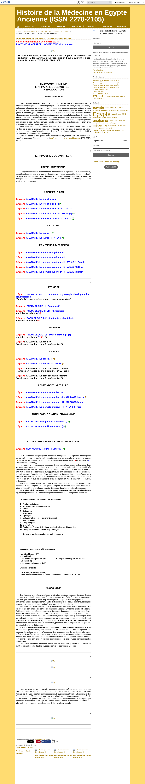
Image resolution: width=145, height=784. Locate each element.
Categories (65, 31)
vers (122, 130)
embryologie (97, 123)
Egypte (102, 114)
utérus (109, 117)
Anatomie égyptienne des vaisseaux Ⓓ (106, 81)
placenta (95, 128)
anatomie (100, 120)
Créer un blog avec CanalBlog (102, 72)
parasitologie (124, 110)
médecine (100, 125)
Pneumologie (112, 125)
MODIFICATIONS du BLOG (102, 89)
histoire (114, 118)
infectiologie (115, 110)
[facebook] (75, 2)
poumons (105, 123)
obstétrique (116, 114)
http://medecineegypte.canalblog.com (65, 138)
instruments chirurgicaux (114, 107)
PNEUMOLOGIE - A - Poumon (103, 94)
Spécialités (43, 26)
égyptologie (96, 110)
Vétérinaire (90, 26)
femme (105, 132)
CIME (124, 114)
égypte (98, 107)
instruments (97, 117)
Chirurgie (59, 26)
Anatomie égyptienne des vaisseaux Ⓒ (106, 83)
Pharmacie (74, 26)
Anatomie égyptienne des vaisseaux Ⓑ (106, 85)
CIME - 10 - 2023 (98, 92)
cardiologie (112, 123)
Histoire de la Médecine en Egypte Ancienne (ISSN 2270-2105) (37, 31)
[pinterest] (82, 2)
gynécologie (113, 120)
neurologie (121, 120)
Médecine (28, 26)
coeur (104, 117)
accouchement (105, 128)
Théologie (105, 26)
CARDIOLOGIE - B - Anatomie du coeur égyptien (109, 96)
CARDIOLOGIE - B (99, 98)
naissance (105, 110)
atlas (124, 125)
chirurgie (97, 132)
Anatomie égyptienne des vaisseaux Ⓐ (106, 87)
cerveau (117, 130)
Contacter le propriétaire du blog (106, 162)
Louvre (120, 125)
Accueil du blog (98, 70)
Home (18, 26)
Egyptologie (121, 26)
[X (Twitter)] (78, 2)
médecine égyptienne (103, 130)
